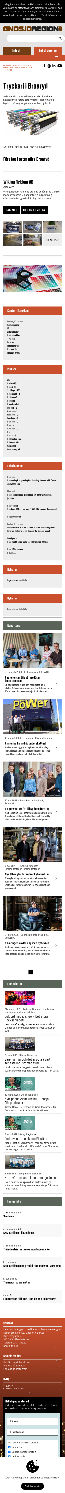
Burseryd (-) (12, 422)
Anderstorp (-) (13, 449)
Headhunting (33, 480)
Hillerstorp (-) (13, 442)
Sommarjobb (45, 480)
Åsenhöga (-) (12, 411)
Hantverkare (12, 506)
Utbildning (11, 553)
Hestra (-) (11, 436)
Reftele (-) (11, 401)
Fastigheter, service (39, 542)
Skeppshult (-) (13, 394)
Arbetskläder (13, 332)
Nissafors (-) (12, 404)
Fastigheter (12, 538)
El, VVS (33, 509)
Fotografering (13, 346)
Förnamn (14, 1421)
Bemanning (12, 480)
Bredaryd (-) (12, 429)
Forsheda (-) (12, 418)
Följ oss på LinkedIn (14, 1365)
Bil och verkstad (14, 517)
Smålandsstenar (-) (15, 439)
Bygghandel (51, 509)
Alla (8, 380)
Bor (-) (10, 432)
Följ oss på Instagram (15, 1368)
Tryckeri (8, 70)
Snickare (11, 509)
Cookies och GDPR (13, 1388)
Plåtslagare (41, 509)
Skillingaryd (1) (13, 390)
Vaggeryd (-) (12, 415)
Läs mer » (54, 1478)
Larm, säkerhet (24, 542)
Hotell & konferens (15, 549)
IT (8, 328)
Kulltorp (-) (12, 408)
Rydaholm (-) (12, 397)
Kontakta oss (10, 1345)
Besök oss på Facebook (16, 1362)
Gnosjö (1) (11, 387)
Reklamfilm (12, 349)
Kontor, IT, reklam (24, 68)
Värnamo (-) (12, 446)
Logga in (8, 1385)
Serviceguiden (24, 65)
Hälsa (17, 484)
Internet (10, 342)
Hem (14, 65)
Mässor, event (13, 353)
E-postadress (17, 1432)
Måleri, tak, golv (22, 509)
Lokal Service (9, 68)
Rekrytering (22, 480)
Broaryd (10, 425)
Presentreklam (13, 335)
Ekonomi (10, 491)
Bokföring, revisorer (33, 495)
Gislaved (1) (12, 384)
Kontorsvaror (13, 325)
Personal (11, 477)
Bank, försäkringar (15, 495)
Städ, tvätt (12, 542)
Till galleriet (52, 240)
